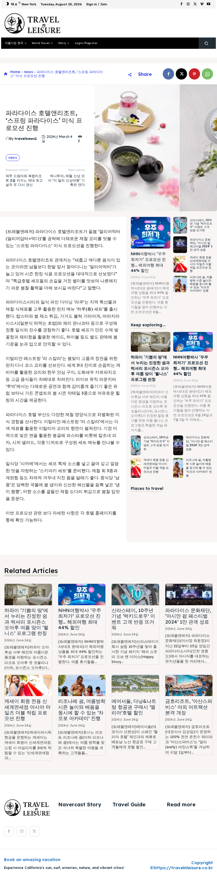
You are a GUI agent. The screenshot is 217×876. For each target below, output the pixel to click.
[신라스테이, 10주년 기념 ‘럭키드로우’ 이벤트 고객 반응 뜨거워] (180, 225)
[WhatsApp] (207, 74)
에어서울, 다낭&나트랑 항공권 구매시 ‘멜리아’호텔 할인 (134, 707)
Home (15, 72)
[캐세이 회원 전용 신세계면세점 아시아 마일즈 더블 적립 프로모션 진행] (180, 264)
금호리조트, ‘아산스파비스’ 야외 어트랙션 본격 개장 (188, 707)
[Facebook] (181, 4)
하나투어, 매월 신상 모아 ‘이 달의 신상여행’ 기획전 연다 (66, 180)
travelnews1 (25, 139)
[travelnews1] (7, 139)
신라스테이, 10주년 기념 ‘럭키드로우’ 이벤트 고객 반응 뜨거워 (201, 225)
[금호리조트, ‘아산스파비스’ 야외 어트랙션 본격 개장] (189, 685)
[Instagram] (188, 4)
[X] (195, 4)
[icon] (5, 74)
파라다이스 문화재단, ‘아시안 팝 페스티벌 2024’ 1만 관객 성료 (201, 245)
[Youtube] (208, 4)
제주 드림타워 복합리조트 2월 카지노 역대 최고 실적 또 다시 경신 (24, 180)
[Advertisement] (135, 23)
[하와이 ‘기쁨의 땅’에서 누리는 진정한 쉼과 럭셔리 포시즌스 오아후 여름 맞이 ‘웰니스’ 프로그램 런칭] (150, 342)
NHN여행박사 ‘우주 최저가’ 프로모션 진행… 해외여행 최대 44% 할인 (79, 618)
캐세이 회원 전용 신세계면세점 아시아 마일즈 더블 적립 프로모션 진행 (200, 264)
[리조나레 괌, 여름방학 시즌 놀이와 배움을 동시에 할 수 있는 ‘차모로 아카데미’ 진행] (180, 284)
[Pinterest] (194, 74)
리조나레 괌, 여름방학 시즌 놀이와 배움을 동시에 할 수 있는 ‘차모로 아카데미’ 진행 (201, 283)
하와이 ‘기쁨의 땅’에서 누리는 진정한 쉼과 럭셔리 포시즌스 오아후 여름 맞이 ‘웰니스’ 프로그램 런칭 (150, 368)
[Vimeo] (201, 4)
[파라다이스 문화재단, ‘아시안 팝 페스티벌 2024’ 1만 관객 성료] (180, 244)
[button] (206, 43)
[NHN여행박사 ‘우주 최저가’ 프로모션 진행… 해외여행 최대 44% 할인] (150, 232)
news (28, 72)
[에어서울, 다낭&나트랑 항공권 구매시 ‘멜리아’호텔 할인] (135, 685)
